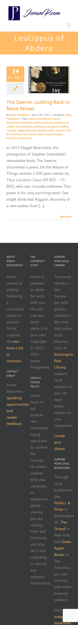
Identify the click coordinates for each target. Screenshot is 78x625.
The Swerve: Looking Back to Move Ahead (38, 105)
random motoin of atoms (51, 130)
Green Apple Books (62, 548)
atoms (31, 118)
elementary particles (31, 122)
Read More (66, 216)
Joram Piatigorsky (19, 114)
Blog (68, 114)
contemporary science (48, 118)
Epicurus (48, 122)
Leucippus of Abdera (57, 126)
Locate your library (59, 442)
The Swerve (28, 134)
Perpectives (12, 118)
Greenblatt (40, 126)
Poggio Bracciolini (27, 130)
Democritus (12, 122)
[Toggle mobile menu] (69, 25)
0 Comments (25, 138)
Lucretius (11, 130)
